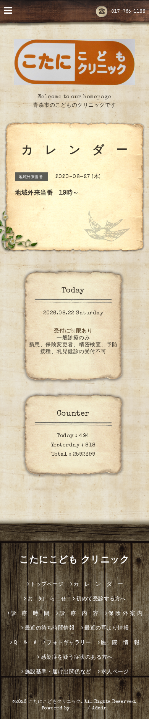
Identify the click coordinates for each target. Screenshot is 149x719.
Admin (99, 708)
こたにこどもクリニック (54, 702)
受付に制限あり (73, 331)
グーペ (78, 708)
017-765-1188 (128, 12)
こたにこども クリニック (74, 560)
